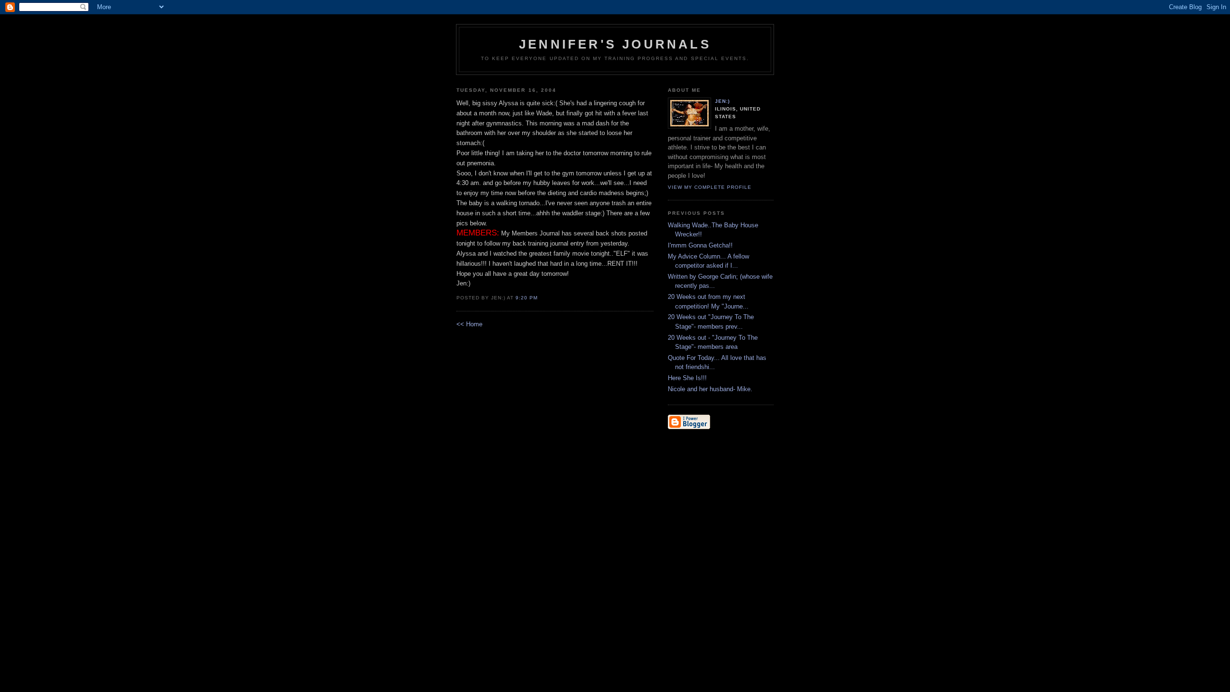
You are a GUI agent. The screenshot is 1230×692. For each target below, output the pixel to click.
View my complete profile (709, 187)
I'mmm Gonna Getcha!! (700, 245)
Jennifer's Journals (615, 44)
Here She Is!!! (687, 378)
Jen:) (722, 101)
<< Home (469, 324)
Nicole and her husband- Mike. (710, 389)
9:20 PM (527, 297)
